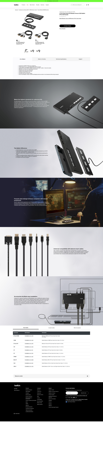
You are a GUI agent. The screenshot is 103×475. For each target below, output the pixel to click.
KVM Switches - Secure (33, 9)
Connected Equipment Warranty (53, 397)
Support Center (51, 389)
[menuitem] (27, 5)
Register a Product (52, 393)
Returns (50, 402)
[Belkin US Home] (16, 4)
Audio (27, 402)
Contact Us (39, 391)
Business (16, 9)
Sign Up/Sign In (17, 390)
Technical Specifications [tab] (61, 59)
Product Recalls (51, 394)
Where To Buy (39, 402)
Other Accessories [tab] (77, 327)
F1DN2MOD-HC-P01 (29, 350)
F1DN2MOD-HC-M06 (29, 359)
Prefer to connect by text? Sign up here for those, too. (76, 395)
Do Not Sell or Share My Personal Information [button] (74, 400)
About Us (38, 389)
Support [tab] (80, 59)
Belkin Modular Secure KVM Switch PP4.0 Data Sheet (70, 18)
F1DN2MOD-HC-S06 (29, 356)
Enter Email (68, 392)
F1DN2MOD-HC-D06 (29, 346)
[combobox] (77, 5)
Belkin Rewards (40, 404)
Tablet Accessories (29, 410)
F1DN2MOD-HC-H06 (29, 340)
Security (85, 399)
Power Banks (28, 391)
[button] (86, 5)
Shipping (50, 400)
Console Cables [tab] (51, 327)
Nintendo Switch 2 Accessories (29, 398)
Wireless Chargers (29, 389)
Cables (27, 403)
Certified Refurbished (29, 411)
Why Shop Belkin (40, 401)
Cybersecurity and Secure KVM (24, 9)
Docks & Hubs (28, 394)
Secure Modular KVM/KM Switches (43, 9)
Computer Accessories (30, 408)
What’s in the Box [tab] (42, 59)
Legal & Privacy (81, 399)
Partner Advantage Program (54, 407)
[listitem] (66, 397)
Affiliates (50, 405)
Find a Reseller (62, 28)
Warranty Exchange (52, 398)
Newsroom (39, 393)
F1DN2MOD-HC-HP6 (29, 336)
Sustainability (39, 399)
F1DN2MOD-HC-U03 (29, 366)
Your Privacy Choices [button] (71, 401)
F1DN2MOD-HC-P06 (29, 353)
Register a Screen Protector (54, 391)
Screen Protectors (29, 396)
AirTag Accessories (29, 406)
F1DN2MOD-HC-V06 (29, 363)
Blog (38, 396)
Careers (38, 397)
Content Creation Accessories (31, 400)
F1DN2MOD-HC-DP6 (29, 343)
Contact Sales (67, 26)
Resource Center (40, 394)
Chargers (27, 393)
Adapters (27, 405)
